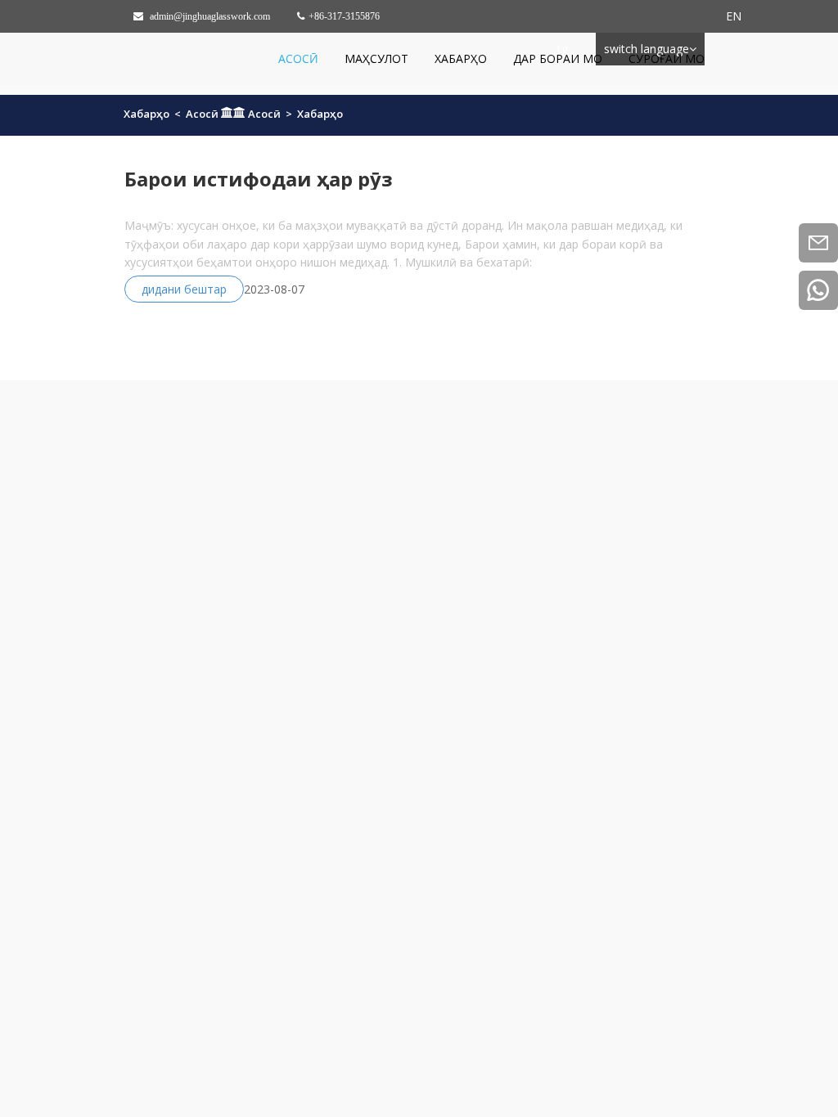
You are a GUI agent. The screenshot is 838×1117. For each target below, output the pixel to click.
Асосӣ (298, 58)
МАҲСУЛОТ (376, 58)
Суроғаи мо (666, 58)
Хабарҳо (461, 58)
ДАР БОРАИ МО (557, 58)
